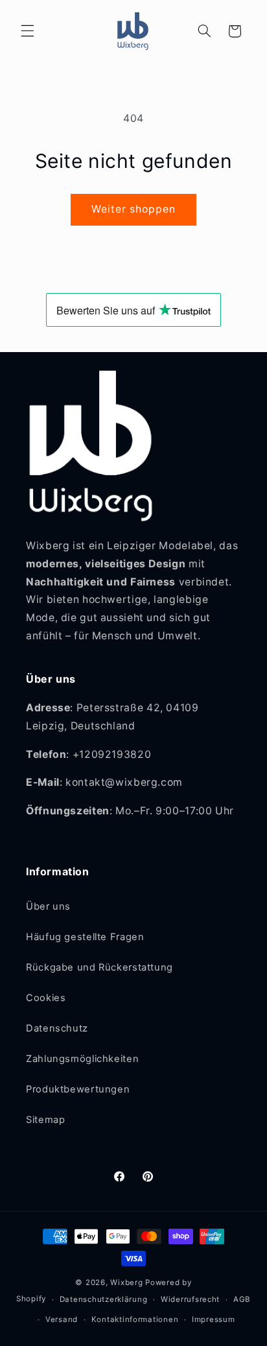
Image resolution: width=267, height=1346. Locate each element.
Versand (61, 1319)
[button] (27, 31)
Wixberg (126, 1282)
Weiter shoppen (133, 209)
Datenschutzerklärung (104, 1299)
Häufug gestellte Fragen (85, 937)
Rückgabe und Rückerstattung (99, 967)
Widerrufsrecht (190, 1299)
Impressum (213, 1319)
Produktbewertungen (78, 1089)
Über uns (48, 906)
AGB (242, 1299)
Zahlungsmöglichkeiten (82, 1059)
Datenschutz (57, 1028)
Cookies (45, 998)
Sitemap (45, 1120)
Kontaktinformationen (135, 1319)
